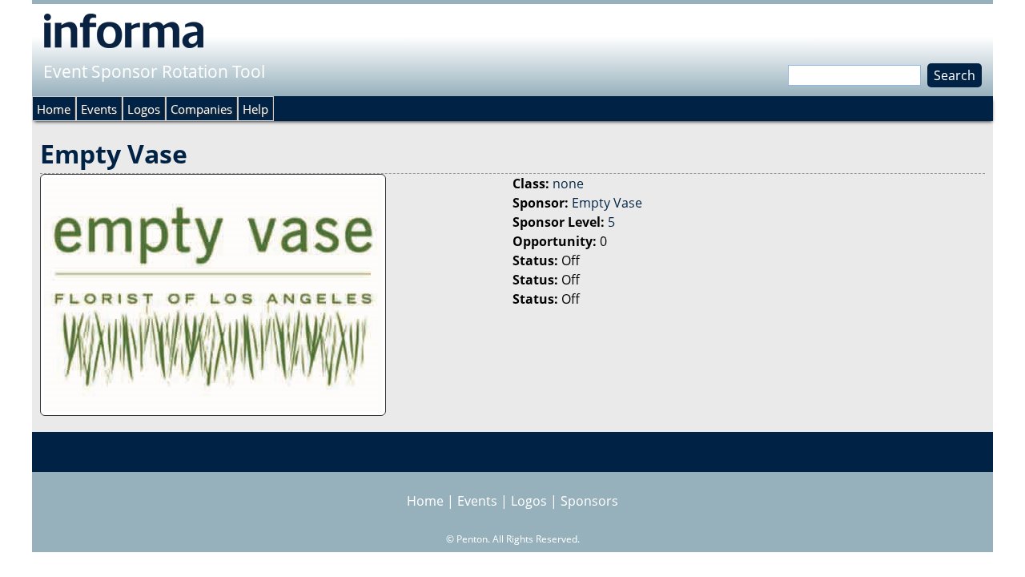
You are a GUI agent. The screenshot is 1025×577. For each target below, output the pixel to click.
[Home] (123, 30)
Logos (143, 109)
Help (255, 109)
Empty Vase (607, 203)
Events (99, 109)
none (568, 183)
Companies (201, 109)
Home (53, 109)
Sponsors (589, 501)
